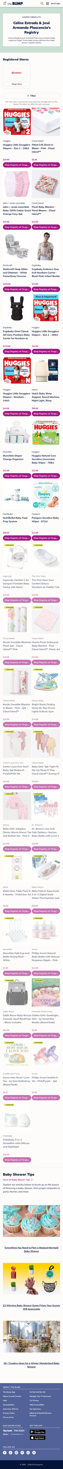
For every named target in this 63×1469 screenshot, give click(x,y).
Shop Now (17, 84)
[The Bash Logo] (19, 1430)
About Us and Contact (12, 1396)
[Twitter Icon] (34, 1452)
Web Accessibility (37, 1405)
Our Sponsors (35, 1409)
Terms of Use (8, 1417)
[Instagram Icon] (16, 1452)
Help (5, 1400)
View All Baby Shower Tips (16, 1179)
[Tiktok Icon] (10, 1452)
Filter (33, 95)
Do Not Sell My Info (37, 1392)
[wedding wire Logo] (17, 1433)
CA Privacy (34, 1400)
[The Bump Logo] (15, 3)
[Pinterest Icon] (22, 1452)
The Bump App (9, 1392)
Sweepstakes (8, 1405)
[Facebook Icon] (4, 1452)
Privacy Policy (9, 1413)
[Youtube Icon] (28, 1452)
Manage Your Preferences (40, 1396)
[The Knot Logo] (7, 1430)
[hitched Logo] (5, 1433)
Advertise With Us (10, 1409)
